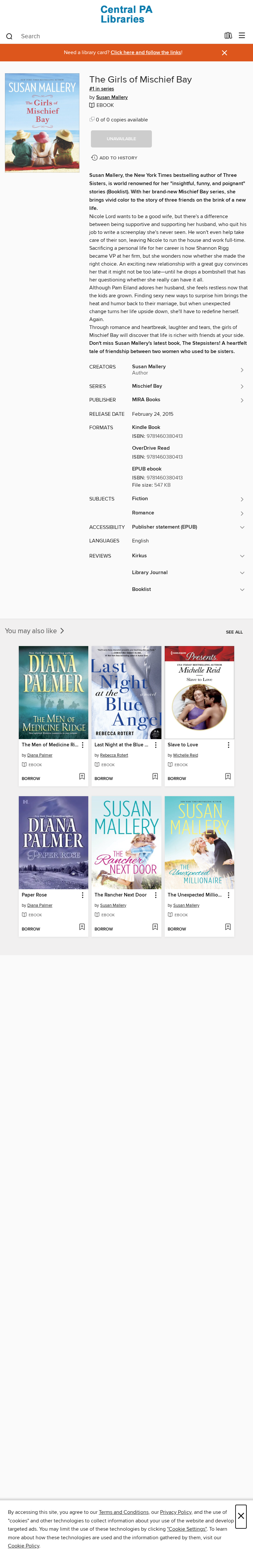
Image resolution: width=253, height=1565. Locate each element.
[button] (121, 138)
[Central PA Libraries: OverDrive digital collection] (126, 14)
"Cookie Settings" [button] (187, 1529)
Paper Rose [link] (34, 895)
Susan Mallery (112, 98)
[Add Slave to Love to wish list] (228, 777)
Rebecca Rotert (114, 755)
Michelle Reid (185, 755)
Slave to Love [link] (183, 745)
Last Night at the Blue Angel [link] (123, 745)
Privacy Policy (175, 1512)
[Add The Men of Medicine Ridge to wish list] (82, 777)
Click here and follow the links (146, 52)
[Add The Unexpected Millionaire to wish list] (228, 927)
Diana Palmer (39, 755)
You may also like (32, 631)
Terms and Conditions (124, 1512)
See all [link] (234, 632)
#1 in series (101, 89)
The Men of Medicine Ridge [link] (50, 745)
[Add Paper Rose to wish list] (82, 927)
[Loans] (228, 37)
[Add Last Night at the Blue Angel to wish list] (155, 777)
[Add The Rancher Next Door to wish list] (155, 927)
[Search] (9, 36)
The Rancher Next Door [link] (121, 895)
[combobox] (113, 36)
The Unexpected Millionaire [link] (196, 895)
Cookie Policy (23, 1546)
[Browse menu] (242, 35)
